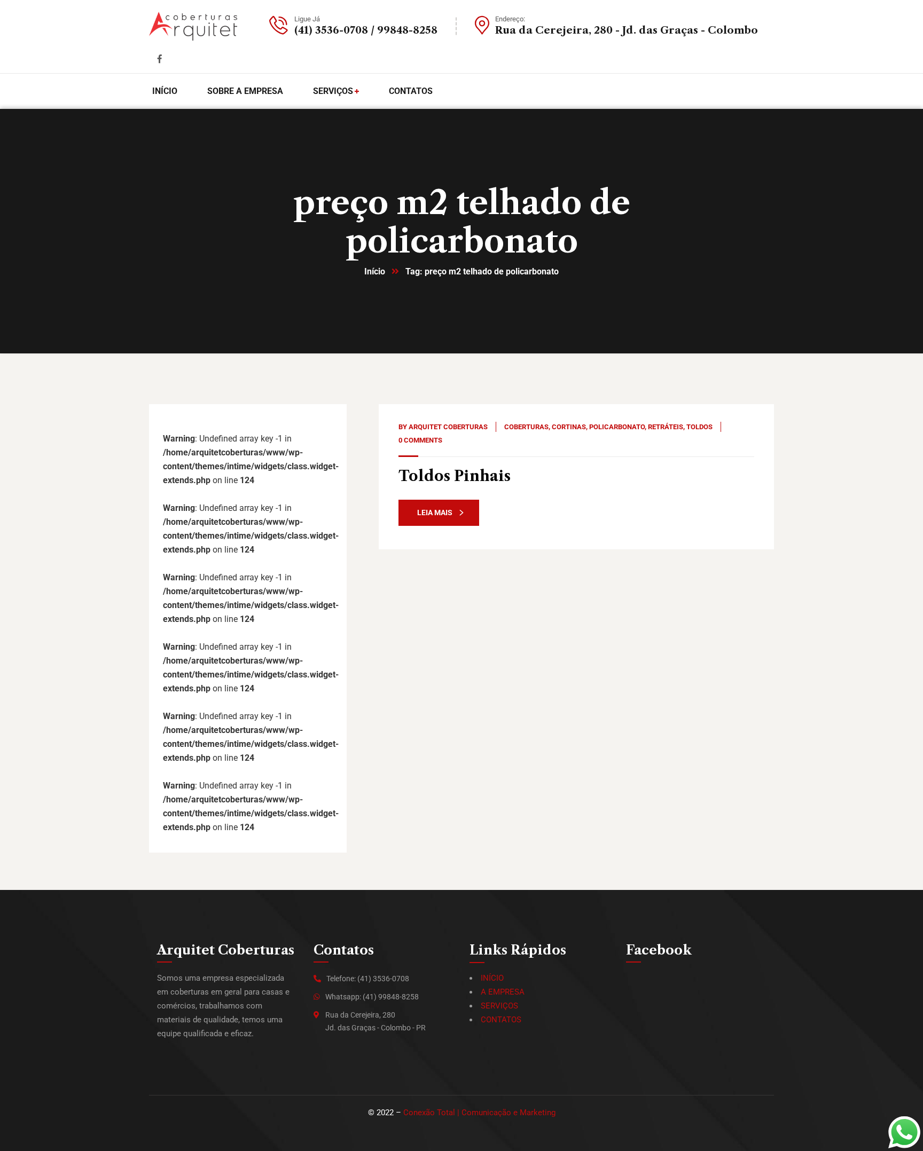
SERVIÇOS (499, 1006)
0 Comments (420, 440)
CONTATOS (501, 1019)
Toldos (699, 427)
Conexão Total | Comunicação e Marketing (479, 1112)
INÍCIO (492, 978)
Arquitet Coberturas (448, 427)
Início (374, 271)
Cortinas (569, 427)
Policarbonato (617, 427)
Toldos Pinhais (454, 476)
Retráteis (665, 427)
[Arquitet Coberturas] (193, 26)
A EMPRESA (503, 992)
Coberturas (526, 427)
